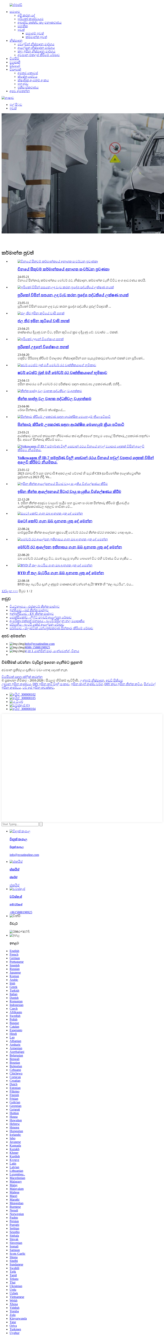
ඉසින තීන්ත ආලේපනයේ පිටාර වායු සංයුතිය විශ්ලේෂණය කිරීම (69, 492)
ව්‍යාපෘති (15, 62)
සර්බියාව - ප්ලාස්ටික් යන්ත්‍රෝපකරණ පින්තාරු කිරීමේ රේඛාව (51, 628)
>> (16, 591)
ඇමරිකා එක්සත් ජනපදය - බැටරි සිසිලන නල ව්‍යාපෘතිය (47, 621)
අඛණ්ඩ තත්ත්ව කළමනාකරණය (40, 22)
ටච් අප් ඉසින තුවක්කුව (38, 687)
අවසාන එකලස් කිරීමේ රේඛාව (39, 55)
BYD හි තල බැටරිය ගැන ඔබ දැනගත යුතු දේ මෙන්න (61, 573)
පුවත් (21, 29)
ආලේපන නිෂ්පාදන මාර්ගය (36, 47)
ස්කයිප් (14, 885)
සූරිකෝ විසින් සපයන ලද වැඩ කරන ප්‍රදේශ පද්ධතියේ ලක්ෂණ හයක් (73, 295)
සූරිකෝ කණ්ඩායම (31, 19)
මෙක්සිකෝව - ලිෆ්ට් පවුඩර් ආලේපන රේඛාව (41, 617)
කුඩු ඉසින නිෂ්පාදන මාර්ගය (36, 51)
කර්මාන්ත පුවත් (36, 37)
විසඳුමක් (15, 69)
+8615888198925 (21, 912)
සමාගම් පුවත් (35, 33)
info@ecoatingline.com (40, 643)
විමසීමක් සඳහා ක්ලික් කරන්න (22, 677)
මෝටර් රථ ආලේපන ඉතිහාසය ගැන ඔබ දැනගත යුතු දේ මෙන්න (70, 547)
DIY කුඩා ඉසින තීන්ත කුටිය (123, 684)
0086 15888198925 (37, 647)
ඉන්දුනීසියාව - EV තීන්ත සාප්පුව (32, 613)
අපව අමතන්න (20, 91)
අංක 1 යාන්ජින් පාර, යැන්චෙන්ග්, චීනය (52, 651)
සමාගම (15, 11)
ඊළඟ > (9, 591)
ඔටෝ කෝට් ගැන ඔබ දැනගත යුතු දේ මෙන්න (55, 521)
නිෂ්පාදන (16, 40)
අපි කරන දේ (26, 15)
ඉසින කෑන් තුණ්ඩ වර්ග (87, 684)
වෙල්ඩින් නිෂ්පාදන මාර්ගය (36, 44)
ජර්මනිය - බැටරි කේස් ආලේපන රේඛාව (37, 624)
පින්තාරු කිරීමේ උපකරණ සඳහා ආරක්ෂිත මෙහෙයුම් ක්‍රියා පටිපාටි (71, 424)
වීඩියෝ (15, 65)
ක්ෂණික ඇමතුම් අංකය (33, 80)
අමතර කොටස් (28, 73)
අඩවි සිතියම (114, 680)
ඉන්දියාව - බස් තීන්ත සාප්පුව (29, 610)
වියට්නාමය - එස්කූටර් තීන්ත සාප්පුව (35, 606)
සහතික (23, 26)
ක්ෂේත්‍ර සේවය (27, 76)
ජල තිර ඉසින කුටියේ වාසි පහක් (44, 321)
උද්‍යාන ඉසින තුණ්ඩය (16, 684)
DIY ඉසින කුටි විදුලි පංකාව (51, 684)
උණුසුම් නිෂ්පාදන (92, 680)
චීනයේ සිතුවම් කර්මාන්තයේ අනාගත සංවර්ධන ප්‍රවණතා (63, 269)
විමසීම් (14, 58)
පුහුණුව (23, 83)
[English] (8, 98)
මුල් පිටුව (16, 104)
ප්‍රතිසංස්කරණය (28, 87)
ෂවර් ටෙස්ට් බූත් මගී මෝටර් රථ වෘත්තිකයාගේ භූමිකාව (62, 373)
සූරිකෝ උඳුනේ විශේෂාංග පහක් (43, 347)
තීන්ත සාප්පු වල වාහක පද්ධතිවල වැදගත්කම (54, 399)
